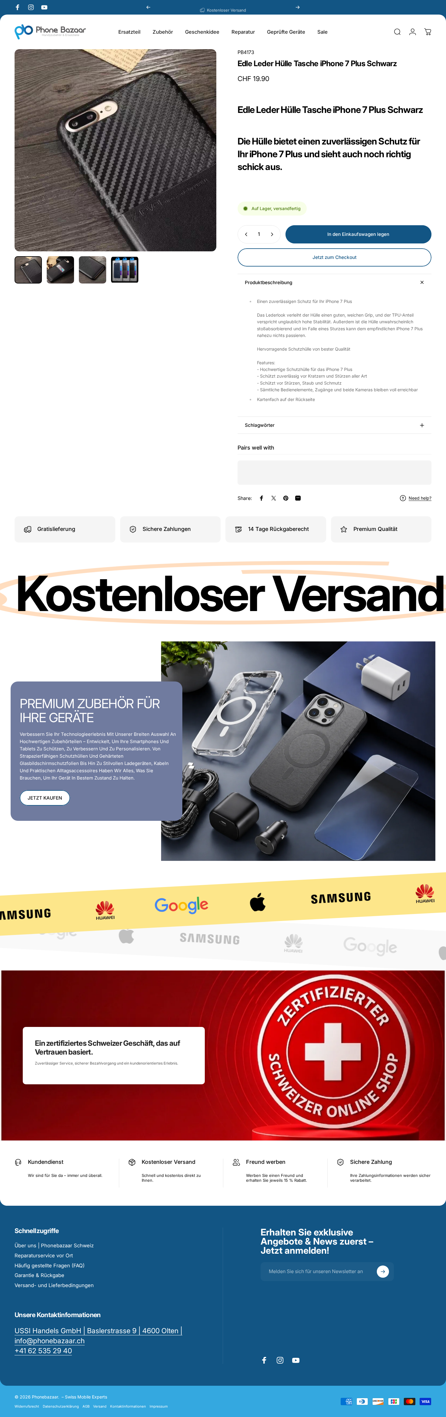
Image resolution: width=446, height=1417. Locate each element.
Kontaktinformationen (128, 1406)
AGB (86, 1406)
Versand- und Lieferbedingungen (54, 1285)
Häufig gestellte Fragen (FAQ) (50, 1265)
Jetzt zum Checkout (334, 257)
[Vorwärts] (297, 7)
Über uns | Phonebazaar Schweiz (54, 1245)
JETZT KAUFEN (45, 798)
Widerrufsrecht (27, 1406)
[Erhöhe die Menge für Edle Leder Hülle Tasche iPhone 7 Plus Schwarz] (273, 234)
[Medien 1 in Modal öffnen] (115, 150)
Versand (99, 1406)
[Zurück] (148, 7)
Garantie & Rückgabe (39, 1275)
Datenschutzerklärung (61, 1406)
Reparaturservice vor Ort (44, 1255)
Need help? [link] (420, 498)
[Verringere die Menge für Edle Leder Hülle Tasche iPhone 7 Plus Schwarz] (245, 234)
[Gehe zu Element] (28, 270)
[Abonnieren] (383, 1272)
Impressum (159, 1406)
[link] (43, 1351)
